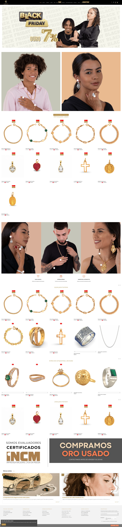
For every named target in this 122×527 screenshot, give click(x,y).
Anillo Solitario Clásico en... (54, 394)
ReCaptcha (102, 517)
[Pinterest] (114, 525)
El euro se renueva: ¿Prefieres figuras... (14, 497)
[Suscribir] (118, 514)
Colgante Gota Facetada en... (54, 181)
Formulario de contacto (84, 515)
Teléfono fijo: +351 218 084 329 (85, 511)
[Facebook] (111, 525)
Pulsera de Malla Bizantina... (78, 148)
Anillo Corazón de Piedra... (5, 394)
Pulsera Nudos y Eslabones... (54, 148)
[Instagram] (116, 525)
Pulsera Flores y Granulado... (102, 148)
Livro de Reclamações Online (7, 512)
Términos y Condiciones (26, 511)
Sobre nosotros (44, 511)
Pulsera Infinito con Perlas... (30, 148)
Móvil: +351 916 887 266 (84, 512)
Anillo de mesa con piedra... (102, 394)
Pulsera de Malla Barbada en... (6, 148)
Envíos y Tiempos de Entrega (27, 512)
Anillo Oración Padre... (77, 353)
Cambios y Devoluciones (26, 515)
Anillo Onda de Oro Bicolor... (30, 394)
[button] (3, 28)
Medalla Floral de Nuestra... (102, 181)
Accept (3, 524)
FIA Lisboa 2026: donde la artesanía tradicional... (76, 497)
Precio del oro (44, 515)
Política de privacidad (6, 511)
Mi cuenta (4, 515)
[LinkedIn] (118, 525)
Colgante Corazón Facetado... (6, 181)
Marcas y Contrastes (45, 512)
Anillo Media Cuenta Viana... (78, 392)
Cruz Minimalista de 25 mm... (78, 181)
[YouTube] (113, 525)
